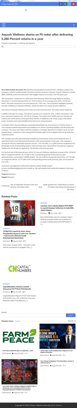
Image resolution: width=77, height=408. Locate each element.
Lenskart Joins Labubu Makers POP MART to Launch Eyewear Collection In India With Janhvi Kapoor (57, 208)
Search (4, 312)
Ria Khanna (30, 43)
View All (70, 321)
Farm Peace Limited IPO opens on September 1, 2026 (18, 350)
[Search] (73, 24)
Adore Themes (56, 405)
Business (12, 174)
